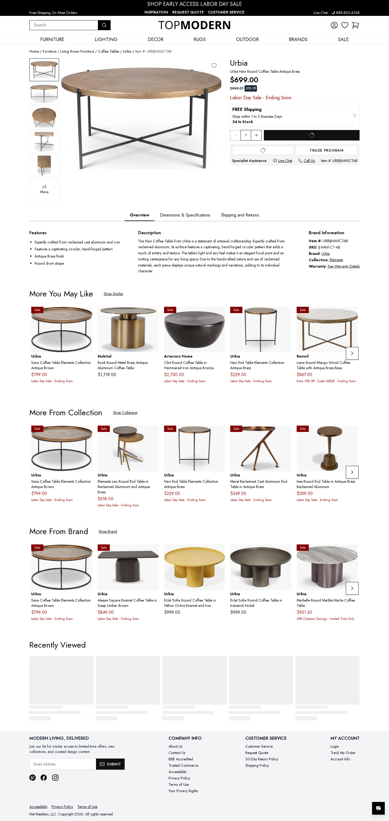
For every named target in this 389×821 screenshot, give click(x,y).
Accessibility (178, 771)
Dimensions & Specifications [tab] (185, 215)
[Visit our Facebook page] (43, 777)
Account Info (340, 759)
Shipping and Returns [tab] (240, 215)
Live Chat (321, 12)
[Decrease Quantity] (235, 135)
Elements (336, 260)
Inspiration (156, 12)
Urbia (127, 51)
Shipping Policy (257, 765)
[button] (355, 25)
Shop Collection (125, 412)
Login (335, 746)
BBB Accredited (181, 759)
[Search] (104, 25)
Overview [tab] (139, 215)
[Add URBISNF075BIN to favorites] (285, 552)
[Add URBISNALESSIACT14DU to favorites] (152, 552)
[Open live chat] (378, 808)
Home (34, 51)
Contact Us (177, 752)
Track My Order (343, 752)
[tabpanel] (194, 252)
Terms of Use (179, 784)
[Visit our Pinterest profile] (32, 777)
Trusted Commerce (183, 765)
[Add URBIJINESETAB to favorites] (351, 433)
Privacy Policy (179, 778)
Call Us (309, 160)
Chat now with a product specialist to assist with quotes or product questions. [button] (341, 794)
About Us (175, 746)
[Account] (334, 25)
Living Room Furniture (77, 51)
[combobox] (64, 25)
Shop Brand (108, 531)
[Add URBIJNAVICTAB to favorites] (214, 65)
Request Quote (188, 12)
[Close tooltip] (380, 792)
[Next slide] (352, 353)
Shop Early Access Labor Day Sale (194, 4)
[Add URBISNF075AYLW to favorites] (219, 552)
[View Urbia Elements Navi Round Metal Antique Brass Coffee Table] (44, 69)
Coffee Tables (108, 51)
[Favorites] (345, 25)
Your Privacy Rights (183, 790)
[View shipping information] (294, 115)
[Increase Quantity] (256, 135)
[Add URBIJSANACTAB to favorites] (86, 315)
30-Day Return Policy (261, 759)
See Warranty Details (344, 266)
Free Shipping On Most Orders (53, 12)
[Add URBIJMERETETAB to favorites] (285, 433)
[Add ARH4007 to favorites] (219, 315)
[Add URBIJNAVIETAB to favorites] (285, 315)
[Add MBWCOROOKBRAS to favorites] (152, 315)
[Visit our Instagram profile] (55, 777)
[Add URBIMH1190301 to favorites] (351, 552)
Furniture (49, 51)
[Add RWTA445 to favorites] (351, 315)
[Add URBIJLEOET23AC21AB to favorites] (152, 433)
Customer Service (226, 12)
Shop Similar (113, 293)
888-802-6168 (348, 12)
